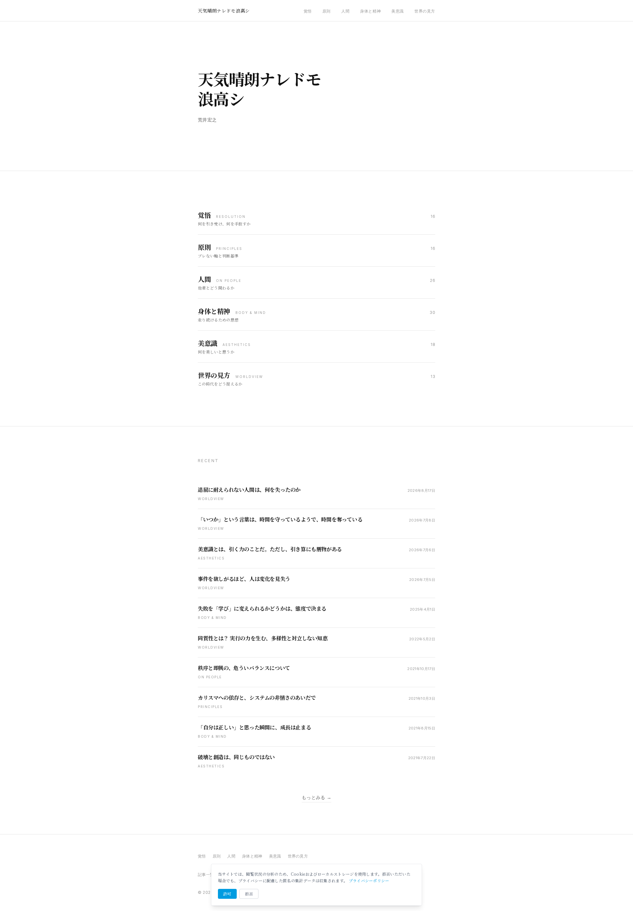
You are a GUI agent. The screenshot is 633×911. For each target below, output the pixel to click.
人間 (345, 11)
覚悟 (308, 11)
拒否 (249, 893)
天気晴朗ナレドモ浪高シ (224, 10)
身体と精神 (370, 11)
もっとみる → (316, 797)
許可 (227, 893)
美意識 (397, 11)
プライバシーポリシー (369, 880)
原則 (326, 11)
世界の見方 (424, 11)
